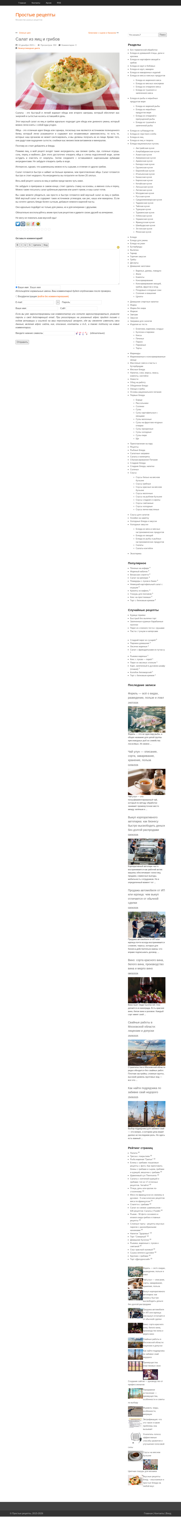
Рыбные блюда (137, 450)
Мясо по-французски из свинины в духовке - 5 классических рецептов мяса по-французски (147, 1198)
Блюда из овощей (144, 535)
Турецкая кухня (143, 209)
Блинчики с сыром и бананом (102, 33)
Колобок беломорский (141, 672)
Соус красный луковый (141, 1249)
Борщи (139, 400)
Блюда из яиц (137, 137)
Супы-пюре (141, 435)
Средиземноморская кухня (149, 199)
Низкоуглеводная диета (29, 48)
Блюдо (133, 237)
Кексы (139, 335)
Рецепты (134, 447)
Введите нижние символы (29, 333)
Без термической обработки (143, 50)
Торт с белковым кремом (142, 600)
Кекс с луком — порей (141, 659)
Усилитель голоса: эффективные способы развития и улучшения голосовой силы (146, 1440)
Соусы (133, 472)
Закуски (134, 318)
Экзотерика (135, 553)
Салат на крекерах (139, 578)
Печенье (140, 338)
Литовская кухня (144, 190)
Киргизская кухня (144, 180)
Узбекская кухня (144, 216)
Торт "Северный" (138, 1236)
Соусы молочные (144, 493)
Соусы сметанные (144, 503)
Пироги (139, 342)
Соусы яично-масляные (147, 509)
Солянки (140, 406)
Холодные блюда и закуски (143, 521)
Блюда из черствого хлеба (143, 134)
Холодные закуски (139, 524)
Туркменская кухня (145, 212)
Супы (138, 409)
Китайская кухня (144, 183)
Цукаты (139, 296)
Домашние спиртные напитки (144, 301)
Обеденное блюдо (139, 385)
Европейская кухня (145, 171)
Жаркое (134, 311)
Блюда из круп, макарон (142, 69)
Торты (139, 348)
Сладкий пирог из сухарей (143, 640)
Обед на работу (138, 382)
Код (46, 245)
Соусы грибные (143, 484)
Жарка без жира (138, 308)
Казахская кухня (144, 177)
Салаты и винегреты (140, 456)
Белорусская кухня (145, 164)
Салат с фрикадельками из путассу (147, 649)
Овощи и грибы (137, 389)
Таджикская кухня (144, 203)
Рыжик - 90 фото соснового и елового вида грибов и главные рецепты (145, 1217)
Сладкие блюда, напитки (142, 466)
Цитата (37, 245)
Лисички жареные (138, 646)
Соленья (134, 469)
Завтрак (134, 314)
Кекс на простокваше (140, 597)
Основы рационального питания (145, 392)
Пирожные (141, 345)
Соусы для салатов (139, 514)
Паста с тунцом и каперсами (144, 631)
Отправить (22, 342)
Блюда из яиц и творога (141, 140)
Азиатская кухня (144, 154)
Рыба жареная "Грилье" (141, 1159)
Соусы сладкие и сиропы (148, 500)
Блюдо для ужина (138, 240)
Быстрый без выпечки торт (143, 618)
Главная (148, 1513)
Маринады (135, 353)
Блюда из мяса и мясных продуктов (147, 75)
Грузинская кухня (144, 167)
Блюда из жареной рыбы (148, 106)
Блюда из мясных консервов (150, 83)
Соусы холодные (144, 506)
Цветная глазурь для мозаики (142, 1471)
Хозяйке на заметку (139, 518)
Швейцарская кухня (145, 225)
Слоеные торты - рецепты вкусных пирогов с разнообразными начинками (147, 1227)
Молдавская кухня (145, 193)
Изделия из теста (138, 324)
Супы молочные (144, 419)
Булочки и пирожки (145, 332)
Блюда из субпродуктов (142, 130)
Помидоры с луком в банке (143, 581)
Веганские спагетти (139, 574)
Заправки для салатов (141, 321)
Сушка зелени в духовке (142, 1252)
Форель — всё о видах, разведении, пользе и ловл (154, 1271)
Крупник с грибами (139, 1256)
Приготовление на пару (141, 443)
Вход (168, 1513)
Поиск (163, 34)
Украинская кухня (144, 219)
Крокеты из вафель (139, 590)
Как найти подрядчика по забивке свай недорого (153, 1354)
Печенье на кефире (139, 568)
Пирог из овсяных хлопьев (143, 662)
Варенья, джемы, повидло (148, 271)
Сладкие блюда (138, 463)
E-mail (19, 302)
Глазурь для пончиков (141, 594)
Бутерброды (136, 246)
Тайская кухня (143, 206)
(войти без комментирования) (53, 296)
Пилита (133, 1153)
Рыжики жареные (138, 656)
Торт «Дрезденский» (140, 1259)
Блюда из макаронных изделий (145, 72)
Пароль (66, 302)
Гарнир (133, 253)
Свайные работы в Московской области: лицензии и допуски (142, 1026)
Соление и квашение (146, 293)
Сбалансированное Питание (144, 460)
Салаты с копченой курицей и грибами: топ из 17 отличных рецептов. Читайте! (144, 1181)
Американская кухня (146, 158)
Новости (134, 379)
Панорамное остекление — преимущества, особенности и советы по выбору (146, 1396)
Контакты (159, 1513)
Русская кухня (143, 196)
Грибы (133, 259)
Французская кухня (145, 222)
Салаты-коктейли (144, 548)
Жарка (133, 305)
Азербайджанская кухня (147, 151)
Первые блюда (137, 395)
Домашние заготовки (140, 266)
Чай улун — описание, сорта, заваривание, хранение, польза (143, 755)
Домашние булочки (139, 1240)
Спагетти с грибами (139, 1204)
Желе (138, 274)
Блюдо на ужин (137, 243)
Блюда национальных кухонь (144, 143)
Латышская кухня (144, 187)
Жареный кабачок (139, 571)
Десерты (134, 263)
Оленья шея (25, 33)
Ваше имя (23, 287)
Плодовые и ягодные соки (148, 290)
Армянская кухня (144, 161)
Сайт (62, 308)
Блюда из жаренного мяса (148, 80)
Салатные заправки (139, 453)
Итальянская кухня (145, 174)
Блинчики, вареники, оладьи (149, 329)
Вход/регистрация (43, 296)
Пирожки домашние (139, 643)
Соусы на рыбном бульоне (149, 496)
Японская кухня (143, 232)
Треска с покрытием (140, 1156)
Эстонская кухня (144, 228)
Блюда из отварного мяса (148, 86)
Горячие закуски (138, 256)
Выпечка (134, 250)
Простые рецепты (35, 14)
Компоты (140, 277)
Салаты (139, 545)
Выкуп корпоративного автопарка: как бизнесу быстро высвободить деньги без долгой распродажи (146, 1297)
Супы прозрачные (144, 429)
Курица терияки (137, 615)
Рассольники (142, 403)
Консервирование (144, 280)
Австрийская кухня (145, 148)
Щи (137, 438)
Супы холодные (143, 432)
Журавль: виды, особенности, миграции (151, 1411)
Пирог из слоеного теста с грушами (147, 628)
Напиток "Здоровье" (139, 1233)
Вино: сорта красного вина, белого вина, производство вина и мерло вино (146, 964)
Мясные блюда (137, 369)
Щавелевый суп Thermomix (143, 1175)
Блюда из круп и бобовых (142, 66)
